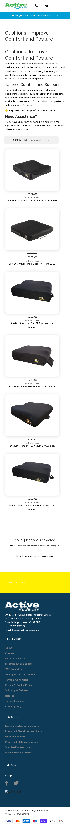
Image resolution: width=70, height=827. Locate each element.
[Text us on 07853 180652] (47, 6)
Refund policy (13, 706)
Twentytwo (23, 813)
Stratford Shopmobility (18, 664)
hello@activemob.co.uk (25, 630)
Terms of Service (14, 701)
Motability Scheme (15, 658)
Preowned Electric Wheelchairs (23, 731)
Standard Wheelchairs (18, 747)
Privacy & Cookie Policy (18, 685)
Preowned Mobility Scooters (21, 742)
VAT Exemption (14, 669)
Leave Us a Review (16, 582)
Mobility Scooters (15, 736)
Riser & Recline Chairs (18, 752)
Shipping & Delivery (16, 690)
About (8, 647)
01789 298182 (17, 626)
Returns (9, 695)
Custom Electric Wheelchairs (22, 726)
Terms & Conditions (16, 679)
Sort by (17, 139)
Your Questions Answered (20, 674)
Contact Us (11, 653)
